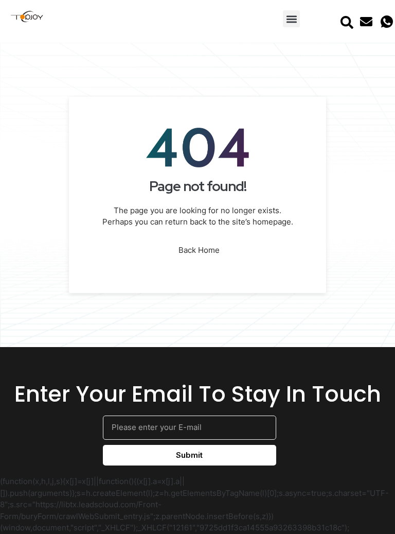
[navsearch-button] (347, 21)
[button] (291, 18)
